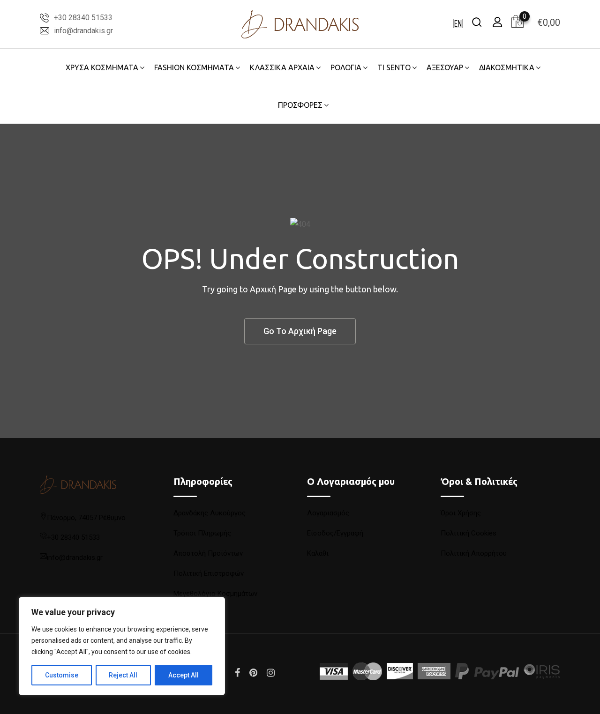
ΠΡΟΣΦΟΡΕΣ (300, 105)
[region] (122, 646)
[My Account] (497, 21)
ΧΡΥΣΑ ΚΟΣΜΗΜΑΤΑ (102, 67)
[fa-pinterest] (253, 672)
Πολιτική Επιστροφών (208, 573)
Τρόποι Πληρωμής (202, 533)
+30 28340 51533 (83, 17)
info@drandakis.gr (83, 30)
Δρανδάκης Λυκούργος (209, 513)
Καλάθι (318, 553)
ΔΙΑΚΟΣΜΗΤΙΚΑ (506, 67)
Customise (61, 675)
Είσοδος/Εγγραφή (335, 533)
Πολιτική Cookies (468, 533)
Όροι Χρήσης (461, 513)
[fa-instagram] (271, 672)
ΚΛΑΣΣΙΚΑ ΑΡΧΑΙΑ (282, 67)
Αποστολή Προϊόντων (208, 553)
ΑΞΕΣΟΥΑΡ (445, 67)
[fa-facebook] (237, 672)
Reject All (123, 675)
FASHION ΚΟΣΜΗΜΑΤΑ (194, 67)
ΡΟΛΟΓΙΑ (345, 67)
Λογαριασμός (328, 513)
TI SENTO (394, 67)
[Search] (476, 21)
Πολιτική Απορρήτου (474, 553)
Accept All (183, 675)
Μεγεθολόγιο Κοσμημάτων (215, 593)
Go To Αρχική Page (300, 331)
